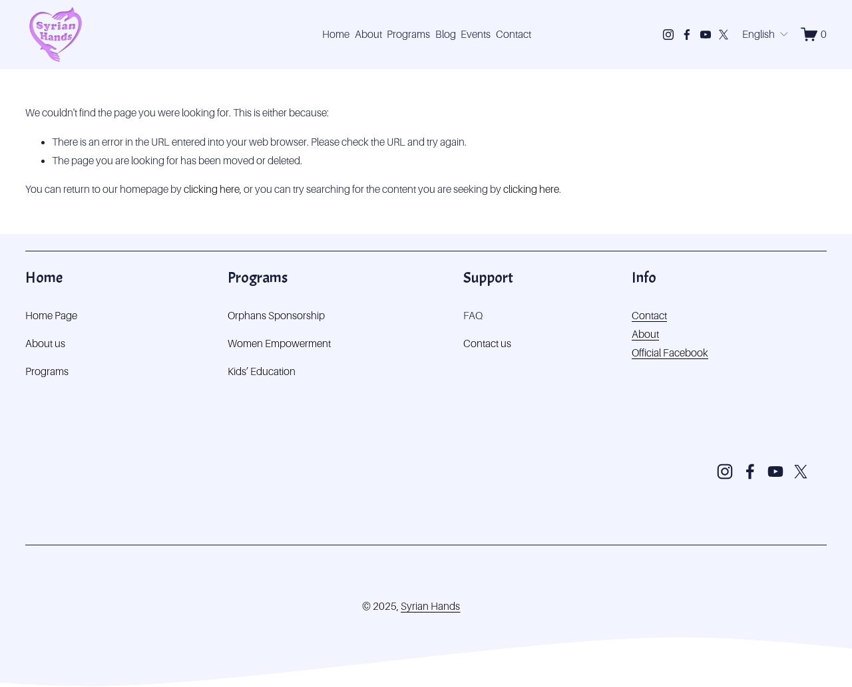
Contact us (487, 343)
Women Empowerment (279, 343)
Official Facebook (670, 352)
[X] (723, 34)
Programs (408, 34)
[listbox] (765, 34)
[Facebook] (687, 34)
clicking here (212, 189)
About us (45, 343)
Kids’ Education (262, 371)
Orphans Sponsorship (276, 315)
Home (335, 34)
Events (476, 34)
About (368, 34)
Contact (513, 34)
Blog (445, 34)
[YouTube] (705, 34)
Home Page (51, 315)
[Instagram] (668, 34)
